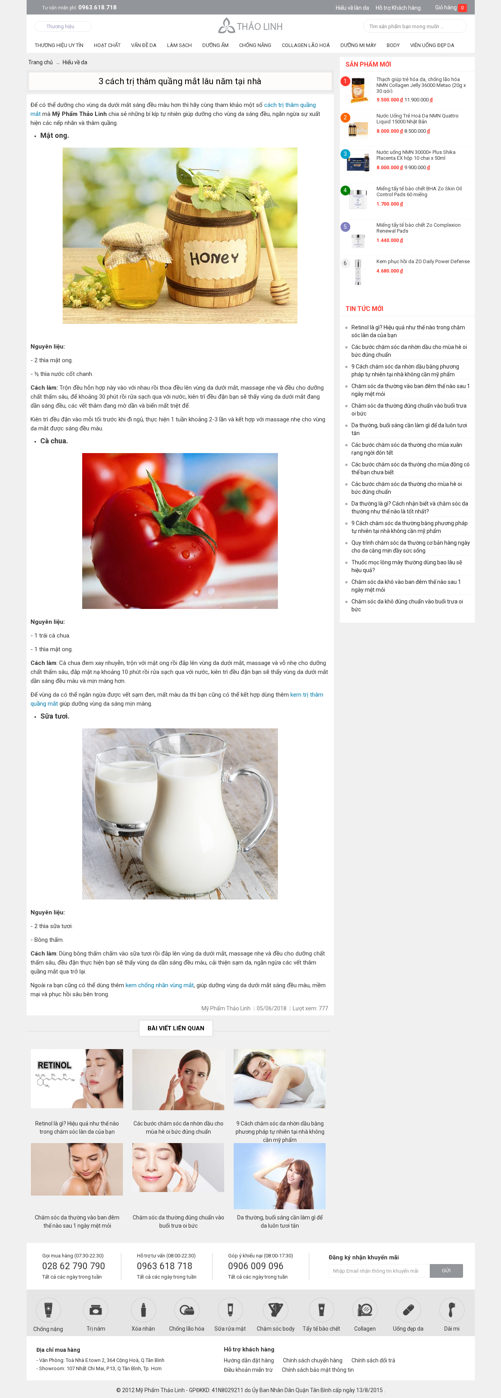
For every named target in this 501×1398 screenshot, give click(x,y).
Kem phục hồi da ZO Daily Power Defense (423, 261)
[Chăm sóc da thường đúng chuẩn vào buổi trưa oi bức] (178, 1178)
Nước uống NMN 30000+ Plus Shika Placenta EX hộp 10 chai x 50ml (416, 155)
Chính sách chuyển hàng (312, 1360)
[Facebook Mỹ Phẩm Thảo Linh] (428, 1353)
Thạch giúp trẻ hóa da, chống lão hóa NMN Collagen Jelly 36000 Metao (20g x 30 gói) (421, 84)
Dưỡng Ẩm (215, 45)
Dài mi (452, 1329)
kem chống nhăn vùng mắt (160, 985)
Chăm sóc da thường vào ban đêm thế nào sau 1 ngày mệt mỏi (77, 1221)
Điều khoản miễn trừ (248, 1370)
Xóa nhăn (143, 1329)
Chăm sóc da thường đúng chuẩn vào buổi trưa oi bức (178, 1221)
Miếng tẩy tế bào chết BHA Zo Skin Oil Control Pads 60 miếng (419, 191)
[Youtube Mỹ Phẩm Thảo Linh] (442, 1353)
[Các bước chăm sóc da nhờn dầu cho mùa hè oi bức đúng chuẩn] (178, 1084)
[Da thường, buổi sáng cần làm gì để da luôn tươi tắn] (280, 1178)
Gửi (446, 1270)
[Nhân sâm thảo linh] (251, 25)
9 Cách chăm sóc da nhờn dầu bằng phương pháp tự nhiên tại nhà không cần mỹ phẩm (280, 1127)
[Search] (458, 27)
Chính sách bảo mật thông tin (318, 1370)
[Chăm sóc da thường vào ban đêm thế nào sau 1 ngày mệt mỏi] (77, 1178)
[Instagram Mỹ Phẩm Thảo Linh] (455, 1353)
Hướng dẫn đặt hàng (249, 1360)
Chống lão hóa (186, 1329)
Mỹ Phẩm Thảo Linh (160, 1390)
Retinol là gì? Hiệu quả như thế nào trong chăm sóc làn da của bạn (77, 1127)
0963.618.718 (79, 7)
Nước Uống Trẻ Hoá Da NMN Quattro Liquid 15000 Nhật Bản (418, 119)
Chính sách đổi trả (373, 1360)
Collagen (365, 1329)
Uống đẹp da (408, 1329)
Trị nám (96, 1329)
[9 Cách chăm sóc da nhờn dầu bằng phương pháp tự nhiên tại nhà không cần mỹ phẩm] (280, 1084)
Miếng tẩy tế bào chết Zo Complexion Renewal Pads (419, 228)
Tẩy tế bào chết (321, 1329)
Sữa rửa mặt (230, 1329)
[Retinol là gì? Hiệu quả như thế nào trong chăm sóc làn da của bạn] (77, 1084)
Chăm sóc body (276, 1329)
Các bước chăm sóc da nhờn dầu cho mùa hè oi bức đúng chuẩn (178, 1127)
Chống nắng (48, 1329)
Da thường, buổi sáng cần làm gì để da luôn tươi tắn (280, 1221)
